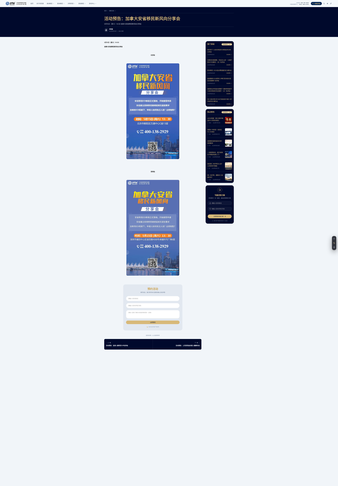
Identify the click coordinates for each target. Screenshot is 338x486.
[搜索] (324, 3)
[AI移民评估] (334, 243)
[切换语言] (330, 3)
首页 (32, 3)
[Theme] (327, 3)
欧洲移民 (60, 3)
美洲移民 (49, 3)
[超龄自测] (334, 247)
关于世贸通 (40, 3)
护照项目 (70, 3)
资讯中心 (92, 3)
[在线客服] (334, 239)
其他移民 (81, 3)
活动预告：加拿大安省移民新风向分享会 (142, 18)
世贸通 (111, 29)
